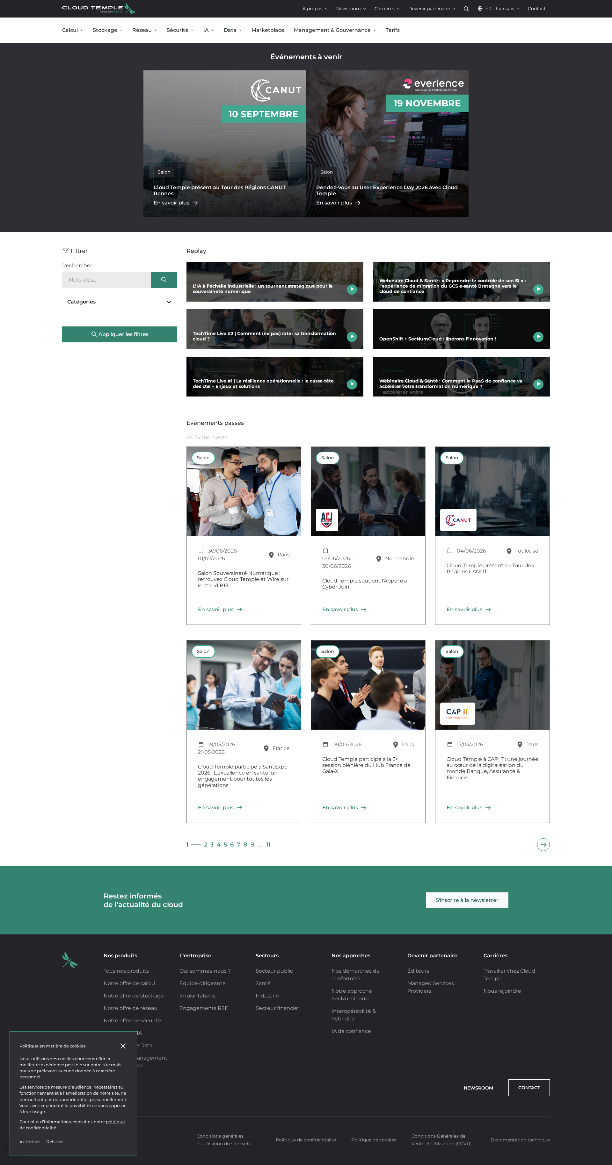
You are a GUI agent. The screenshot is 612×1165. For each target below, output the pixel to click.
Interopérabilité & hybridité (354, 1015)
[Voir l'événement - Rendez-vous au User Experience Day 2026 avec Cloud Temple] (387, 143)
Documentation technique (520, 1140)
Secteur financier (277, 1008)
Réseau (142, 30)
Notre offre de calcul (129, 983)
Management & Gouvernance (332, 30)
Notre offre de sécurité (132, 1021)
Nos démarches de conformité (356, 975)
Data (230, 30)
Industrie (267, 996)
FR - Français (499, 8)
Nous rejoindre (502, 991)
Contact (537, 8)
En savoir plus (171, 203)
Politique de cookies (373, 1140)
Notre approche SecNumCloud (352, 995)
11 (268, 844)
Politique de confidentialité (306, 1140)
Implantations (197, 996)
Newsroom (348, 8)
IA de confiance (351, 1031)
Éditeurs (418, 971)
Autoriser (29, 1142)
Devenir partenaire (429, 8)
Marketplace (267, 30)
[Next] (543, 844)
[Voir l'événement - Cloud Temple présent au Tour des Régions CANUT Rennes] (224, 143)
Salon (164, 172)
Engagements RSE (203, 1008)
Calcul (70, 30)
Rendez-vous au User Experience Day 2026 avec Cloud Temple (387, 190)
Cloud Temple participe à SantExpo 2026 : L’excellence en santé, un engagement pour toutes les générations (243, 776)
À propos (312, 8)
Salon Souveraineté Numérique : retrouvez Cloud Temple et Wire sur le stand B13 (243, 579)
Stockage (105, 30)
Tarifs (393, 30)
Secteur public (274, 971)
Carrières (385, 8)
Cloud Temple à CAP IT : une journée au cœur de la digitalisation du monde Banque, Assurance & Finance (492, 768)
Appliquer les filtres (123, 334)
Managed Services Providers (430, 987)
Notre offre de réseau (130, 1008)
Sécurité (177, 30)
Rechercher (466, 9)
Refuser (54, 1142)
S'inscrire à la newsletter (467, 900)
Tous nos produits (126, 971)
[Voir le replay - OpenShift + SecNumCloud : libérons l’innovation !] (461, 329)
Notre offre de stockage (134, 996)
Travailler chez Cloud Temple (509, 975)
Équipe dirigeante (202, 983)
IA (206, 30)
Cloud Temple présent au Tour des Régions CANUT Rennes (220, 190)
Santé (263, 983)
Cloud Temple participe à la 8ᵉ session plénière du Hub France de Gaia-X (366, 765)
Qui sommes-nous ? (205, 971)
